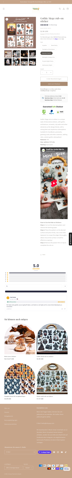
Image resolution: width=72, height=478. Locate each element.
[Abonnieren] (34, 452)
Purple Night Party (48, 61)
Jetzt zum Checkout (54, 84)
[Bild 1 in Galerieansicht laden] (8, 53)
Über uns (7, 408)
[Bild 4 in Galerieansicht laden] (32, 53)
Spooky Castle (46, 53)
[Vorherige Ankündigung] (3, 2)
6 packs (45, 45)
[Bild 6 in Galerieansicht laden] (16, 62)
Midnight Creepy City (49, 57)
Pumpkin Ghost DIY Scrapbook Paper (14, 396)
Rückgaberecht (8, 416)
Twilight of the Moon (49, 49)
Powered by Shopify (16, 474)
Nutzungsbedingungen (10, 420)
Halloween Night (48, 65)
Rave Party (55, 45)
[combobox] (65, 286)
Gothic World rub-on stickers (45, 356)
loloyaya (10, 474)
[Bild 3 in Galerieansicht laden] (24, 53)
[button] (4, 9)
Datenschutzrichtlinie (10, 424)
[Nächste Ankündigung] (69, 2)
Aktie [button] (43, 254)
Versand (42, 34)
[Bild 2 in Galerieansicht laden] (16, 53)
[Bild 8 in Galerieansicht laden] (32, 62)
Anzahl (42, 69)
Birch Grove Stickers (10, 356)
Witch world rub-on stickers (45, 396)
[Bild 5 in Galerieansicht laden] (8, 62)
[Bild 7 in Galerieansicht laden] (24, 62)
